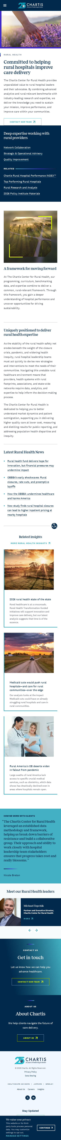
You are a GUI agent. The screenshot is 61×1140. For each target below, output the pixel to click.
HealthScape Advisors (19, 1084)
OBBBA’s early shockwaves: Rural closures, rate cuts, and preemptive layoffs (28, 482)
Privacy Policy (30, 1072)
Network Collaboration (17, 147)
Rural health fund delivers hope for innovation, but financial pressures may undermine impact (30, 465)
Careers (31, 1089)
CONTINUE (44, 1127)
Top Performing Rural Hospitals (22, 181)
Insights (40, 1089)
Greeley (49, 1084)
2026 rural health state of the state (30, 599)
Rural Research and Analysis (20, 187)
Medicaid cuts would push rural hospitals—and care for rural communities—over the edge (28, 686)
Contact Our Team (21, 122)
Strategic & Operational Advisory (23, 153)
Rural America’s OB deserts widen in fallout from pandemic (30, 768)
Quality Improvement (16, 159)
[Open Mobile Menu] (4, 5)
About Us (28, 1038)
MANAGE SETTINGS (17, 1135)
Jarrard (38, 1084)
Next (36, 930)
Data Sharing (30, 1075)
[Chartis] (30, 5)
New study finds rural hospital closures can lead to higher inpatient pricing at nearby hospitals (30, 510)
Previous (29, 930)
